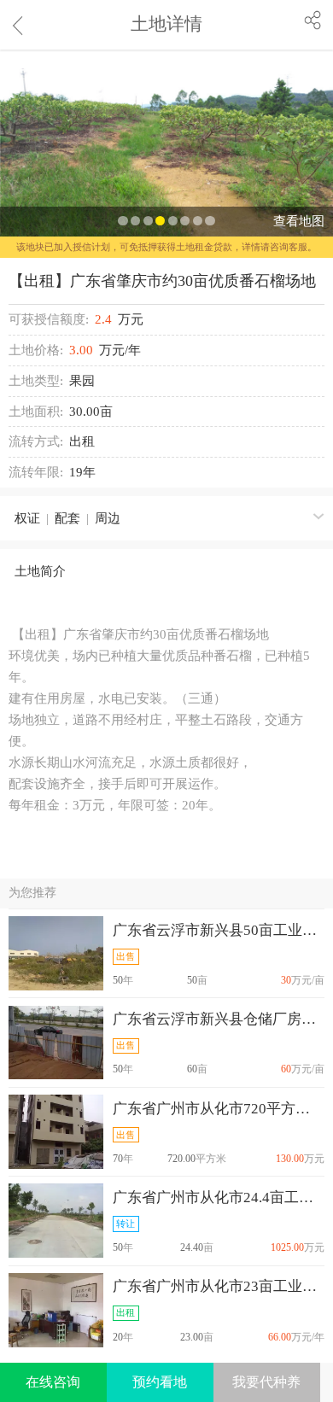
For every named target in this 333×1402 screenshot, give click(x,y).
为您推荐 (32, 892)
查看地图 (298, 221)
